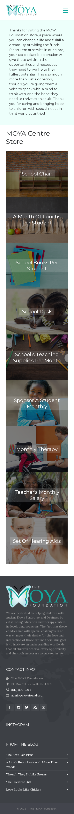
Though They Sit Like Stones (26, 774)
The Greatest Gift (18, 782)
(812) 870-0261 (21, 690)
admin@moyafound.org (27, 695)
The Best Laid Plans (19, 755)
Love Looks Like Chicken (23, 789)
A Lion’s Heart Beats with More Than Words (32, 765)
